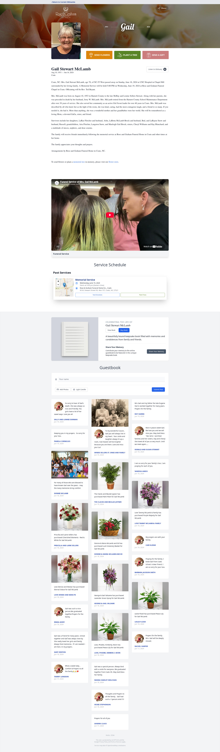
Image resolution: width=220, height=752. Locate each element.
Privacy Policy (103, 742)
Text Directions (97, 295)
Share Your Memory (156, 351)
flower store (113, 161)
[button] (64, 285)
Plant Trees (142, 295)
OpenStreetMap (112, 746)
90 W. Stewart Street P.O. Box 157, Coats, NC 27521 (99, 290)
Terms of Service (116, 742)
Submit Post (158, 389)
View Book (111, 330)
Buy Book (124, 330)
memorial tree (79, 161)
